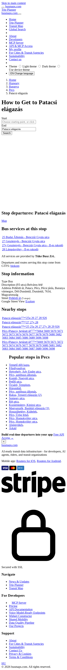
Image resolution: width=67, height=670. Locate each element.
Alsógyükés (16, 424)
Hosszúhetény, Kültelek (23, 411)
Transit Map (16, 588)
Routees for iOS (25, 461)
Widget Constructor (20, 616)
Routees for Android (49, 461)
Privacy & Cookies (20, 653)
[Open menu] (2, 7)
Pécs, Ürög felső (18, 414)
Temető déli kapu (19, 364)
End (3, 125)
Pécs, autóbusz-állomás (22, 374)
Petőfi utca (15, 381)
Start (4, 118)
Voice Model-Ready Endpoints (27, 612)
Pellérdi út (15, 298)
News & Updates (19, 581)
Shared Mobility (18, 619)
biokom (14, 265)
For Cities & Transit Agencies (26, 643)
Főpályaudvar (17, 368)
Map (4, 220)
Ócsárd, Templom (19, 384)
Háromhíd (15, 388)
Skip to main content (13, 3)
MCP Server (19, 602)
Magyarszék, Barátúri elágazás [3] (29, 408)
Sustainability (17, 647)
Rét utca (14, 401)
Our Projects (16, 626)
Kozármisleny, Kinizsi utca (25, 404)
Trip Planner (8, 9)
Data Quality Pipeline (21, 622)
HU (3, 663)
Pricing (13, 606)
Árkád (12, 428)
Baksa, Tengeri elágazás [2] (25, 394)
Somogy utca (16, 398)
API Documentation (21, 609)
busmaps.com (13, 6)
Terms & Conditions (21, 657)
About (12, 640)
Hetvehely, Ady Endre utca (25, 371)
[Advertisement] (33, 172)
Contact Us (15, 650)
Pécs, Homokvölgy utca (23, 418)
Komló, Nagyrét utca (21, 378)
